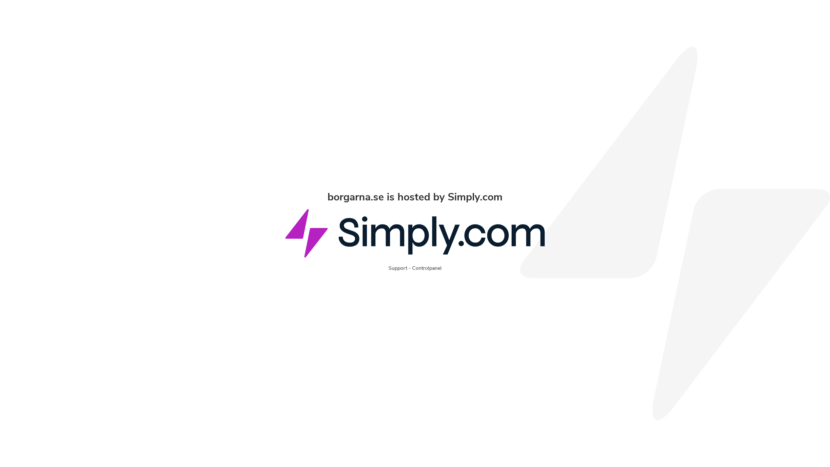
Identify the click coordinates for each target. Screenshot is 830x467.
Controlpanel (427, 268)
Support (397, 268)
